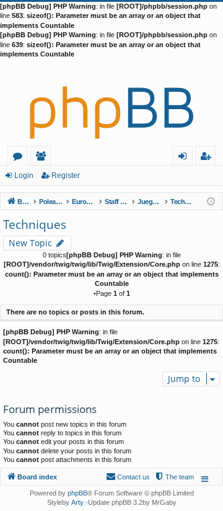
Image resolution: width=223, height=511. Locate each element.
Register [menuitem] (208, 158)
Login (23, 175)
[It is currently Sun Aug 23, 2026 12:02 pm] (211, 200)
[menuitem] (174, 477)
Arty (77, 502)
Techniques (34, 224)
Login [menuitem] (185, 158)
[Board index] (111, 102)
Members (43, 158)
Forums (20, 158)
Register (65, 175)
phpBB (77, 493)
